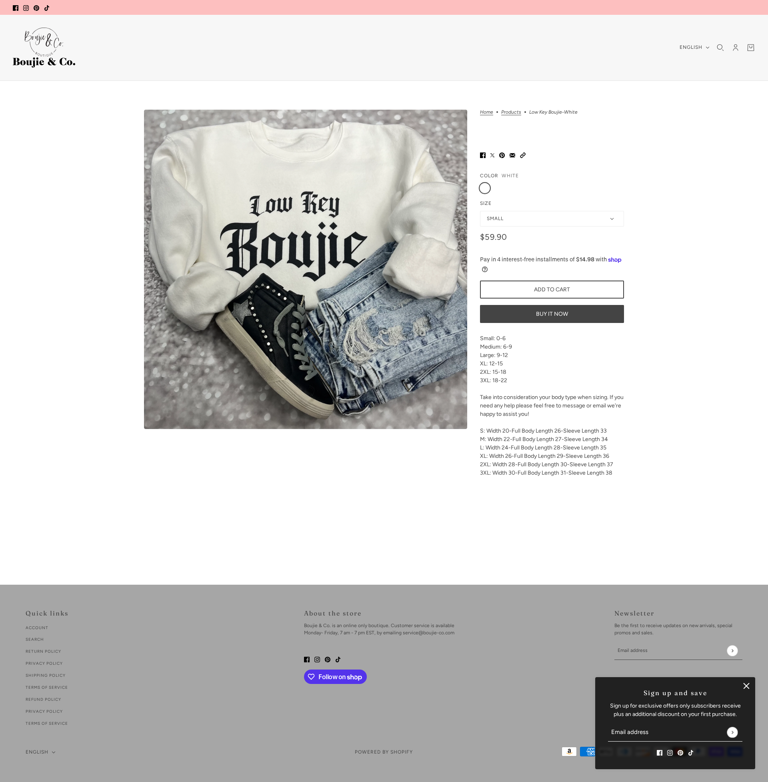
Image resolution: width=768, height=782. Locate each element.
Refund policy (43, 699)
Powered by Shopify (384, 752)
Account (37, 627)
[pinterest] (36, 7)
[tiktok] (47, 7)
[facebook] (16, 7)
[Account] (735, 47)
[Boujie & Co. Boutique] (44, 48)
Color (489, 175)
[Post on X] (492, 154)
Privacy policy (44, 711)
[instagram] (26, 7)
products (511, 112)
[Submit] (732, 732)
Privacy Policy (44, 663)
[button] (523, 154)
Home (486, 112)
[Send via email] (512, 154)
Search (35, 639)
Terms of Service (47, 687)
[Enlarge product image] (305, 269)
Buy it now (552, 314)
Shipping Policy (46, 675)
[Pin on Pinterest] (502, 154)
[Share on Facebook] (483, 154)
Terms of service (47, 723)
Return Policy (43, 651)
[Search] (720, 47)
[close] (746, 686)
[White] (485, 188)
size (486, 203)
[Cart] (750, 47)
